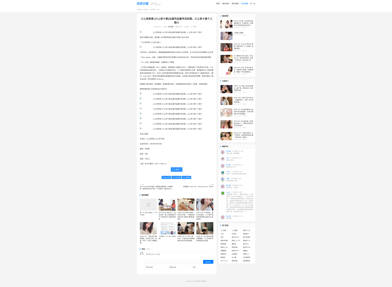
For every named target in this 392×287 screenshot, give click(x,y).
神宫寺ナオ (246, 240)
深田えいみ (224, 247)
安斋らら (246, 254)
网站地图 (203, 281)
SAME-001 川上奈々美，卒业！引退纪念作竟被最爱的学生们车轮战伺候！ (186, 238)
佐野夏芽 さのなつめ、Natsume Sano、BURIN (198, 186)
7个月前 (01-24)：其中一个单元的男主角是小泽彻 (236, 173)
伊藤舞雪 (223, 250)
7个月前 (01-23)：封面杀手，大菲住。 (235, 186)
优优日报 (143, 3)
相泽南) (222, 257)
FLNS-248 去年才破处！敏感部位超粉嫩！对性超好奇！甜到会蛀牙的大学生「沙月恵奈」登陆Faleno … (156, 188)
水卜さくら (224, 261)
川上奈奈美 (186, 177)
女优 (221, 237)
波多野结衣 (246, 261)
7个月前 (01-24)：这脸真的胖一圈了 (234, 179)
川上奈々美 (176, 177)
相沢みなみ (246, 247)
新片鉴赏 (235, 4)
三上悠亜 (234, 230)
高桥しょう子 (236, 240)
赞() (194, 26)
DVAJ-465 (166, 177)
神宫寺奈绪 (224, 240)
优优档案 (244, 4)
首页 (218, 4)
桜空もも (246, 244)
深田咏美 (223, 244)
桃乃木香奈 (246, 237)
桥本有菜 (234, 247)
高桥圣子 (246, 234)
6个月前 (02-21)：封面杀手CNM (235, 166)
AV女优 (234, 234)
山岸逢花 (234, 254)
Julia (222, 234)
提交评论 (208, 262)
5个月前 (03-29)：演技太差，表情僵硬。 (235, 152)
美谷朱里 (234, 261)
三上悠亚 (223, 230)
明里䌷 (245, 250)
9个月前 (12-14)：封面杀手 (235, 217)
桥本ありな (235, 250)
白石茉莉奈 (246, 257)
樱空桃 (234, 244)
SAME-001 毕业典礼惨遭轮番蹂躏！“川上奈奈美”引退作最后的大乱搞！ (204, 238)
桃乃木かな (235, 237)
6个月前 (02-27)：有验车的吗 (234, 159)
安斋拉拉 (223, 254)
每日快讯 (225, 4)
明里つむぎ (246, 230)
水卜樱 (234, 257)
